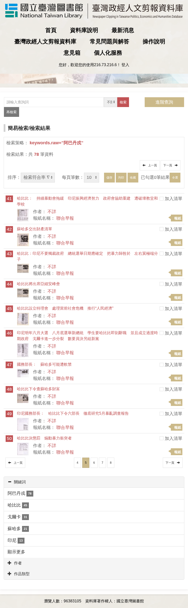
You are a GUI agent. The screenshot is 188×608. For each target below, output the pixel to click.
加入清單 (173, 198)
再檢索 (11, 112)
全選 (175, 177)
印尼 (15, 540)
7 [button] (102, 462)
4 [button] (77, 462)
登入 (125, 65)
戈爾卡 (17, 516)
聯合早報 (65, 218)
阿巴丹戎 (20, 493)
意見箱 (72, 52)
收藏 (133, 177)
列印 (121, 177)
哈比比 (17, 505)
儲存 (109, 177)
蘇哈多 (17, 528)
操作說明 (154, 41)
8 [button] (111, 462)
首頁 (51, 30)
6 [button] (94, 462)
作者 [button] (18, 563)
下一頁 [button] (168, 165)
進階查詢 (164, 102)
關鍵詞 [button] (20, 482)
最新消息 (123, 30)
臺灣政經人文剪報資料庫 (45, 41)
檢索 (123, 102)
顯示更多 (16, 551)
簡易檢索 (18, 128)
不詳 (51, 211)
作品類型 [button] (22, 574)
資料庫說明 (84, 30)
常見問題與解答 (109, 41)
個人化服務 (108, 52)
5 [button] (86, 462)
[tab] (94, 482)
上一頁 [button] (152, 165)
